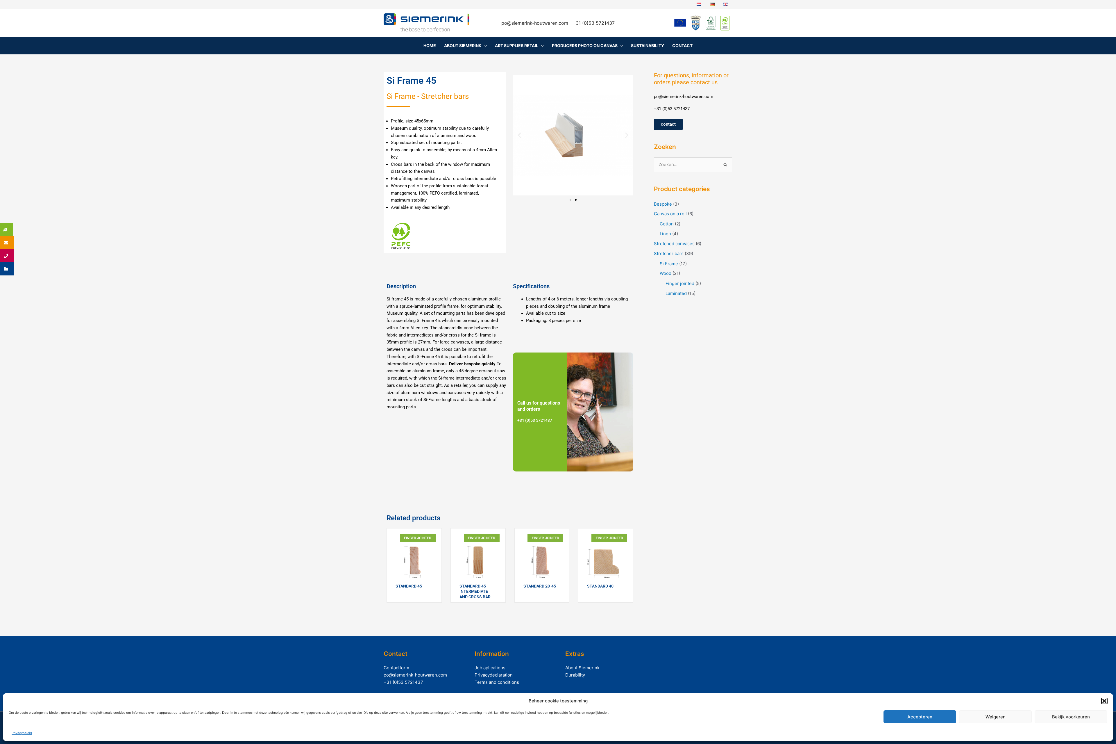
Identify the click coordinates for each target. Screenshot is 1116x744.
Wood (665, 273)
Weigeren (996, 717)
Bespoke (663, 204)
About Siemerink (463, 45)
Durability (575, 675)
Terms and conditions (497, 682)
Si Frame (669, 263)
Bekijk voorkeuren (1071, 717)
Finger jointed (680, 283)
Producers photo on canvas (585, 45)
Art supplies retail (516, 45)
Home (429, 45)
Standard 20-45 (539, 586)
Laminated (676, 293)
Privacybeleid (22, 733)
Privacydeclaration (494, 675)
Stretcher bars (669, 253)
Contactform (396, 667)
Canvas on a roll (670, 213)
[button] (1104, 701)
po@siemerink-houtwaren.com (535, 23)
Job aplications (490, 667)
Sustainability (647, 45)
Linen (665, 233)
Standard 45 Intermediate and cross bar (475, 591)
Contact (682, 45)
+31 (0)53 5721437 (403, 682)
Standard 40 (600, 586)
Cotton (667, 224)
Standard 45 (409, 586)
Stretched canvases (674, 243)
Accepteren (919, 717)
